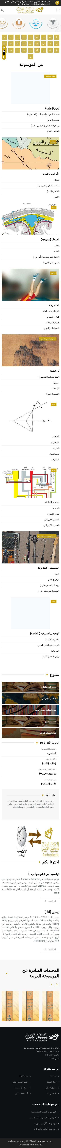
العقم (56, 245)
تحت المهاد (54, 454)
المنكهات (55, 459)
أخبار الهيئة (51, 1082)
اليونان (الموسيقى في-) (48, 591)
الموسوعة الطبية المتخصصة (43, 1112)
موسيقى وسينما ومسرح (46, 536)
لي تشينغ (54, 371)
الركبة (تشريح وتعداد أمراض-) (46, 257)
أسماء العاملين (21, 1094)
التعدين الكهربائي (51, 519)
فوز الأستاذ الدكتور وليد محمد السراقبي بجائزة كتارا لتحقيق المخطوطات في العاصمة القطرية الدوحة (27, 2)
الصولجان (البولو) (51, 328)
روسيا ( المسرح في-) (49, 585)
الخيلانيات (55, 443)
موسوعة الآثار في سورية (45, 1123)
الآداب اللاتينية (51, 759)
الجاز (57, 574)
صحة (53, 208)
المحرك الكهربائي (51, 525)
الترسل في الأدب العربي (48, 645)
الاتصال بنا (51, 1094)
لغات (53, 602)
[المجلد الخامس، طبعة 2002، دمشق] (9, 1006)
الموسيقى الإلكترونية (48, 568)
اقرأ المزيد (52, 901)
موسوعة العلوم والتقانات (45, 1129)
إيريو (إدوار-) (52, 108)
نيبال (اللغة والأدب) (51, 656)
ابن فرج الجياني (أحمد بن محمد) (45, 125)
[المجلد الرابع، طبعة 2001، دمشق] (30, 1006)
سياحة (53, 142)
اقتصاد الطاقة (52, 502)
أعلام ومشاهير (50, 76)
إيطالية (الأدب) (49, 763)
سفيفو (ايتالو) (53, 120)
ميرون (56, 382)
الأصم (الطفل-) (48, 783)
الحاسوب (51, 753)
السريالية (55, 651)
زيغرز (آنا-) (52, 912)
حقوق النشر (51, 1088)
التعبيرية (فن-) (52, 394)
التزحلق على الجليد (50, 311)
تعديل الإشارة (53, 514)
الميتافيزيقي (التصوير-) (48, 377)
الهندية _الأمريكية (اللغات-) (44, 633)
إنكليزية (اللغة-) (52, 639)
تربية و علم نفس (50, 779)
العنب (56, 251)
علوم (53, 404)
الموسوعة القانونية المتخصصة (43, 1118)
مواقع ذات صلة (21, 1088)
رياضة (53, 273)
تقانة (53, 470)
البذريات (55, 448)
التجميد (56, 508)
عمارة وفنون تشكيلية (47, 339)
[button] (56, 984)
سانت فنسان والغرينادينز (48, 185)
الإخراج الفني (53, 579)
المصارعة (54, 305)
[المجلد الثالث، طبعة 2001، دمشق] (50, 1006)
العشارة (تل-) (53, 191)
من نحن (53, 1076)
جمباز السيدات (52, 322)
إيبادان (56, 180)
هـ (11, 50)
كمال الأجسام (53, 317)
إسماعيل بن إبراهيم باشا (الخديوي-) (43, 114)
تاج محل (55, 388)
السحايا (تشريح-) (50, 239)
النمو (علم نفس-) (51, 262)
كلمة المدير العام (20, 1082)
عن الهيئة (23, 1076)
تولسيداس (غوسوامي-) (43, 874)
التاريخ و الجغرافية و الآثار (47, 769)
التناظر (55, 436)
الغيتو (56, 197)
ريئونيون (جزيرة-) (47, 773)
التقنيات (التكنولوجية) (48, 749)
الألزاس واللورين (50, 174)
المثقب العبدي (52, 131)
